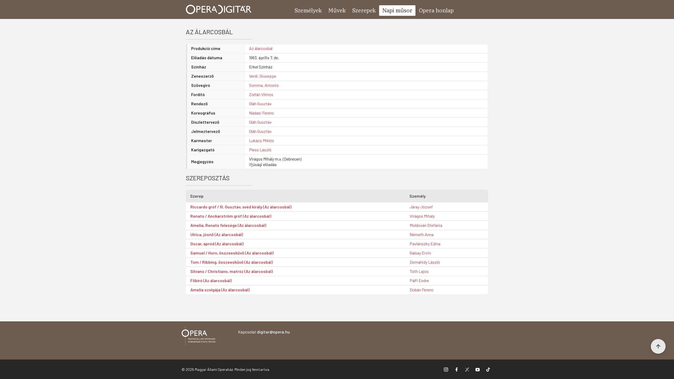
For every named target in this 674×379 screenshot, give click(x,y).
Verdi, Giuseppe (262, 75)
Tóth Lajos (419, 271)
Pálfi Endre (419, 280)
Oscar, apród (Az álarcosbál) (217, 243)
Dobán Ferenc (422, 289)
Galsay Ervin (420, 252)
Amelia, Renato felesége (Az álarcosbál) (228, 225)
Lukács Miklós (261, 140)
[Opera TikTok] (488, 369)
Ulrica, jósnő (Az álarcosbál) (216, 234)
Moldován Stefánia (426, 225)
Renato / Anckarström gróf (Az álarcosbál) (230, 215)
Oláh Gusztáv (260, 103)
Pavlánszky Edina (425, 243)
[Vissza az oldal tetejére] (658, 346)
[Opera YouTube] (477, 369)
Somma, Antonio (264, 85)
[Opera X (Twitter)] (467, 369)
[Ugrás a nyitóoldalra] (219, 9)
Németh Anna (422, 234)
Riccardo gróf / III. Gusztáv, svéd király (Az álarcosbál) (240, 206)
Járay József (421, 206)
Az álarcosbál (260, 48)
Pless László (260, 149)
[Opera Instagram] (446, 369)
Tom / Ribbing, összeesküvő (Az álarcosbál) (231, 262)
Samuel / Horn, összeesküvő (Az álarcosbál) (232, 252)
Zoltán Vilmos (261, 94)
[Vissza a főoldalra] (198, 337)
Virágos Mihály (422, 215)
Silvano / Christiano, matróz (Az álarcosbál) (231, 271)
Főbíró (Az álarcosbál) (211, 280)
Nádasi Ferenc (261, 112)
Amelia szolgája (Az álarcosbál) (220, 289)
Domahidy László (425, 262)
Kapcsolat (264, 331)
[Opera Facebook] (456, 369)
